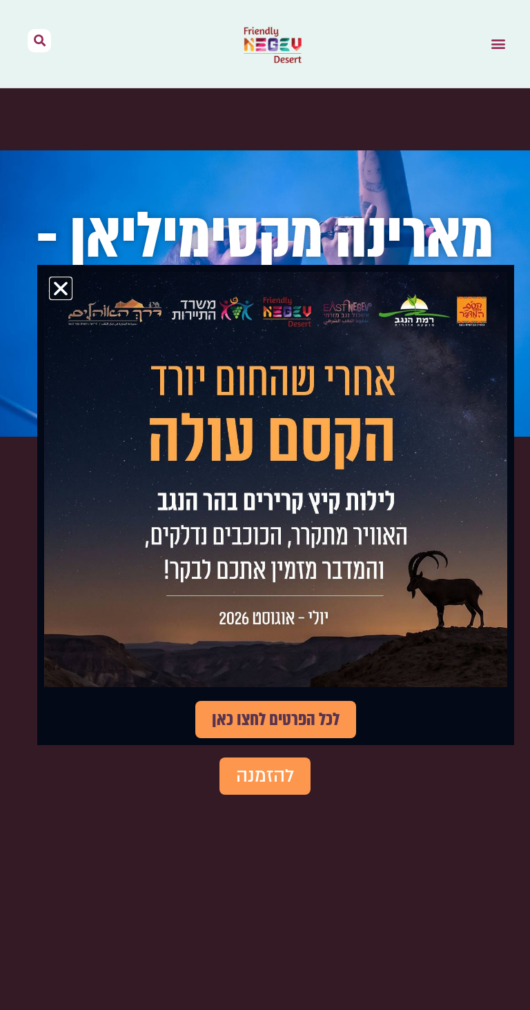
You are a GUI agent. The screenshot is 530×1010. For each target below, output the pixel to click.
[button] (498, 43)
